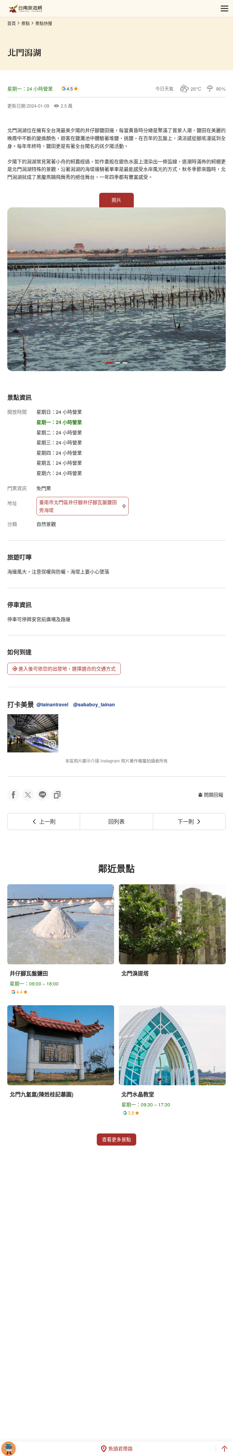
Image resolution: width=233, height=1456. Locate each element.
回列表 (116, 821)
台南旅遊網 (25, 8)
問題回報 (213, 794)
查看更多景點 (116, 1139)
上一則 (47, 821)
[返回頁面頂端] (224, 1448)
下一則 (185, 821)
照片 (116, 199)
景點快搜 (43, 23)
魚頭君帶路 (120, 1448)
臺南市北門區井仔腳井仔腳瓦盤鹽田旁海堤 (78, 506)
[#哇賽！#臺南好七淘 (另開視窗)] (32, 733)
